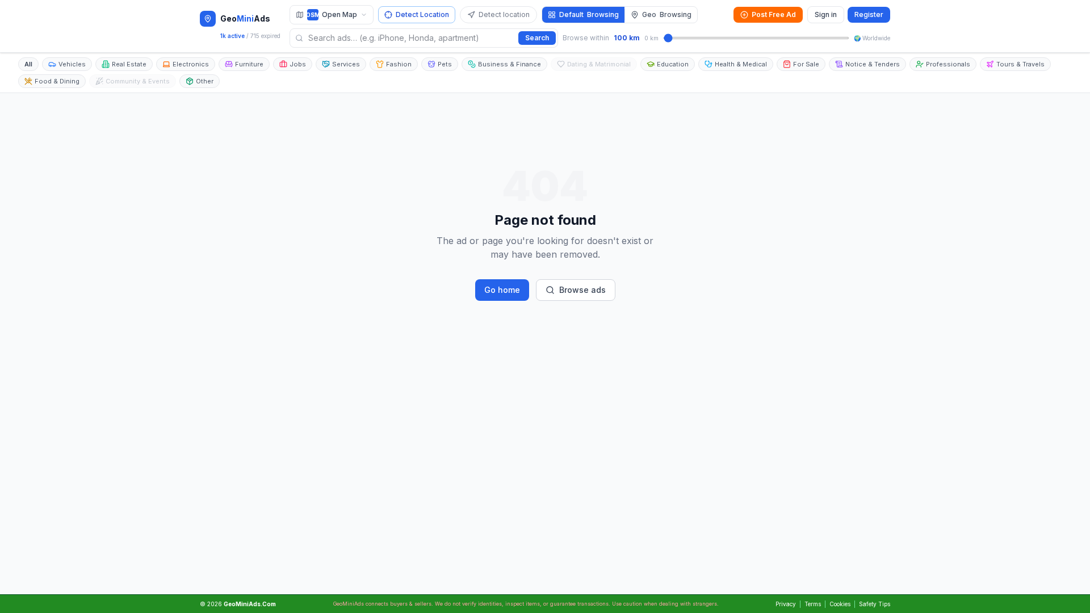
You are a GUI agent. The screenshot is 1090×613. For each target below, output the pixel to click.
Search (537, 37)
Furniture (249, 64)
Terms (812, 604)
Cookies (839, 604)
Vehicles (72, 64)
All (28, 64)
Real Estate (129, 64)
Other (204, 81)
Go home (502, 290)
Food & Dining (57, 81)
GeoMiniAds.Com (250, 604)
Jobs (298, 64)
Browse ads (582, 290)
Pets (445, 64)
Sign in (826, 14)
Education (673, 64)
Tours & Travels (1020, 64)
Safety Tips (874, 604)
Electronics (191, 64)
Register (868, 14)
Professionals (948, 64)
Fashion (399, 64)
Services (346, 64)
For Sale (806, 64)
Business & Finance (509, 64)
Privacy (785, 604)
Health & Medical (741, 64)
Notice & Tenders (872, 64)
